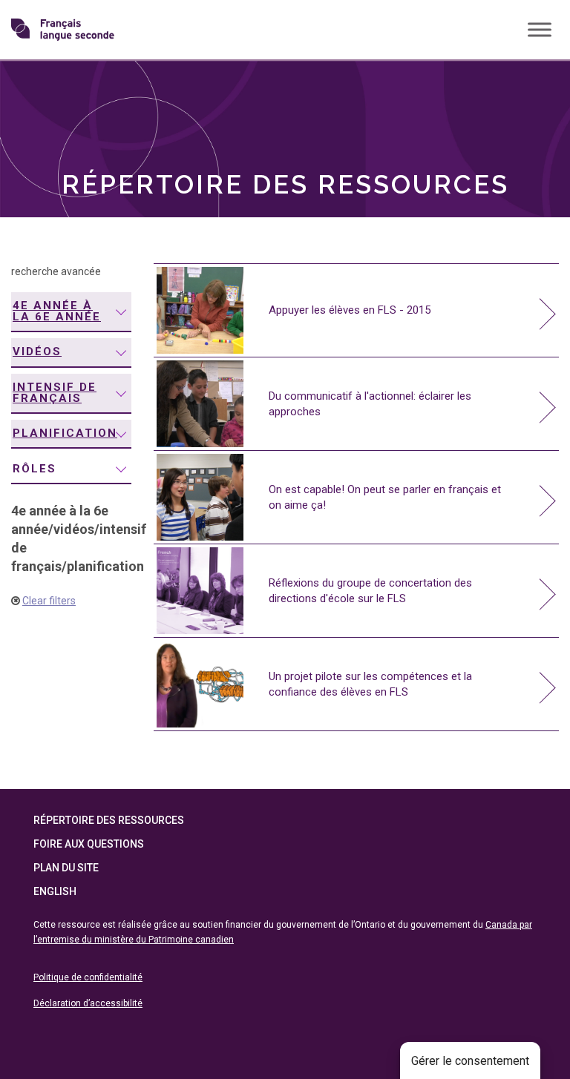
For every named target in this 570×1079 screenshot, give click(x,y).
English (54, 891)
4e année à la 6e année (57, 311)
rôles (34, 468)
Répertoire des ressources (108, 820)
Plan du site (66, 868)
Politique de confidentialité (87, 977)
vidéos (37, 351)
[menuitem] (71, 312)
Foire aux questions (88, 844)
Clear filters (49, 601)
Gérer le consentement (470, 1061)
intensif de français (54, 392)
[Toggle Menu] (539, 29)
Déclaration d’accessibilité (87, 1003)
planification (65, 433)
